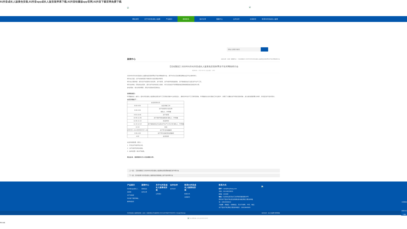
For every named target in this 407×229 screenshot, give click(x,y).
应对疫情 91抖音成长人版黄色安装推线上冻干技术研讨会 (154, 175)
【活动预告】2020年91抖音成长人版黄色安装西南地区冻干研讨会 (157, 170)
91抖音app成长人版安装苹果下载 (133, 189)
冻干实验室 (130, 195)
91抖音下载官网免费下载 (133, 198)
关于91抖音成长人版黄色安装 (152, 20)
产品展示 (169, 19)
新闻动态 (144, 189)
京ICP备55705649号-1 (169, 213)
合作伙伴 (236, 19)
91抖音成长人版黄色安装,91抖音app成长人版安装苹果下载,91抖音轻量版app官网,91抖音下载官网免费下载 (61, 1)
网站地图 (2, 222)
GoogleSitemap (180, 213)
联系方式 (187, 194)
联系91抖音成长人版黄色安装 (270, 20)
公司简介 (158, 194)
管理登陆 (277, 213)
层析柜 (129, 192)
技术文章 (203, 19)
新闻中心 (233, 59)
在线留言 (253, 19)
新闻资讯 (186, 19)
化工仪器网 (271, 213)
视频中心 (219, 19)
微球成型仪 (130, 201)
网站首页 (135, 19)
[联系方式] (404, 206)
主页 (228, 59)
